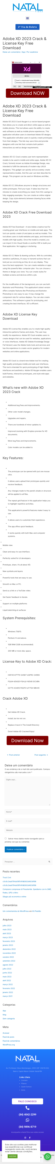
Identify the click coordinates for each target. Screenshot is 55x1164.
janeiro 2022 (8, 992)
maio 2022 (7, 977)
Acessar (6, 1033)
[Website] (27, 831)
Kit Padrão (36, 911)
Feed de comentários (11, 1041)
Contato (24, 1080)
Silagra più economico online (14, 897)
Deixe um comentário (11, 52)
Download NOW (27, 93)
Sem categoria (9, 1019)
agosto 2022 (8, 965)
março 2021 (7, 996)
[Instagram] (25, 1138)
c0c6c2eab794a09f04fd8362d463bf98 (19, 881)
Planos (23, 1083)
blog (4, 1015)
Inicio (23, 1090)
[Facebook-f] (30, 1138)
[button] (27, 18)
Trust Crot (7, 877)
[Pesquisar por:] (27, 862)
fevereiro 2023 (9, 941)
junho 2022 (7, 973)
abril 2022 (7, 980)
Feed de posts (8, 1037)
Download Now (27, 740)
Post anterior (13, 755)
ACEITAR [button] (12, 1156)
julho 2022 (7, 969)
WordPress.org (9, 1045)
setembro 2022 (9, 961)
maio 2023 (7, 929)
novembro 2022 (9, 953)
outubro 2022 (8, 957)
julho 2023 (7, 926)
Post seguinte (41, 755)
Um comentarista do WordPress (16, 911)
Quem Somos (26, 1087)
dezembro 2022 (9, 949)
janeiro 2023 (8, 945)
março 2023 (8, 937)
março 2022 (8, 984)
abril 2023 (7, 933)
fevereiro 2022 (9, 988)
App (23, 52)
